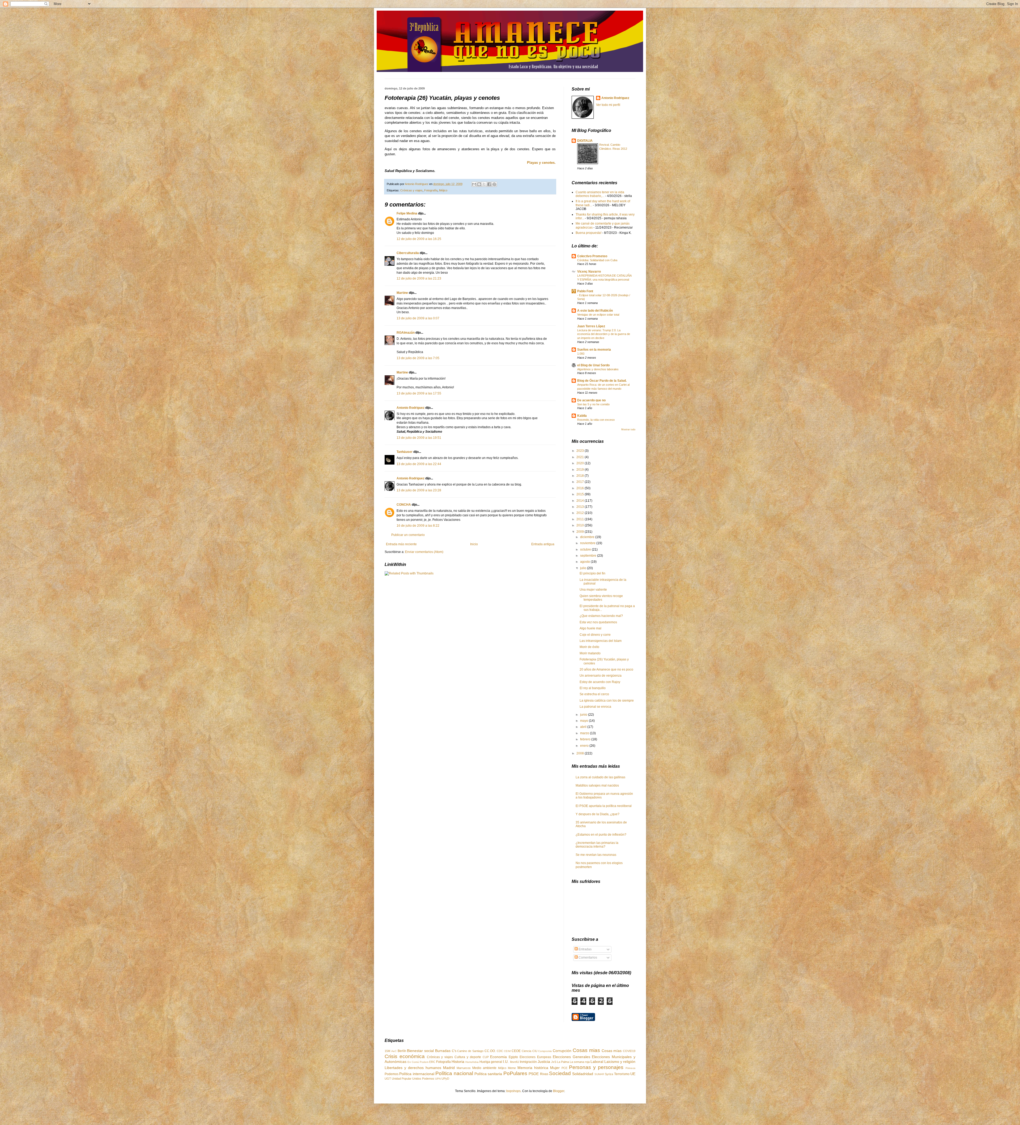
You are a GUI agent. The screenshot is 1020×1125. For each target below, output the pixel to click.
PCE (564, 1068)
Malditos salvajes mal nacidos (597, 785)
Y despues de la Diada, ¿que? (597, 814)
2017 (580, 482)
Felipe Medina (407, 213)
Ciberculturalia (408, 253)
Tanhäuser (405, 452)
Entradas (585, 949)
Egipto (513, 1057)
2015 (580, 494)
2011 (580, 519)
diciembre (587, 537)
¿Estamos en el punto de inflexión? (601, 834)
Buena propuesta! (588, 233)
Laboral (596, 1061)
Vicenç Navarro (589, 271)
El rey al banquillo (593, 688)
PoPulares (515, 1073)
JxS (553, 1061)
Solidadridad (582, 1074)
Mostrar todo (628, 429)
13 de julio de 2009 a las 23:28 (419, 490)
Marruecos (464, 1068)
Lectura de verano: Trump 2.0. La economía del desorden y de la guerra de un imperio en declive (603, 334)
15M (387, 1051)
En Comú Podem (417, 1061)
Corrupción (562, 1051)
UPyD (445, 1078)
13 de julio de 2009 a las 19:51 (419, 438)
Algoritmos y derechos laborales (598, 369)
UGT (388, 1078)
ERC (432, 1061)
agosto (585, 562)
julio (583, 568)
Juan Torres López (591, 326)
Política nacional (454, 1073)
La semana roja (580, 1061)
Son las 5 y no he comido (593, 404)
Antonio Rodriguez (410, 408)
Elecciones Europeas (535, 1057)
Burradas (442, 1051)
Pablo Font (585, 291)
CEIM (507, 1051)
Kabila (582, 416)
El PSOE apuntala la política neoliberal (604, 806)
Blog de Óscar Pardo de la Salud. (602, 381)
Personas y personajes (596, 1067)
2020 (580, 463)
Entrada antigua (542, 544)
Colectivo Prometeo (592, 256)
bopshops (513, 1091)
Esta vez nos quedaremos (598, 622)
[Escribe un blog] (479, 184)
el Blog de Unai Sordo (593, 365)
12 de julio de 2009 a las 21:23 (419, 278)
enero (584, 746)
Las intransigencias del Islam (601, 641)
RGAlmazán (406, 332)
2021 (580, 457)
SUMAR (599, 1074)
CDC (500, 1051)
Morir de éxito (589, 647)
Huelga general (490, 1062)
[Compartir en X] (484, 184)
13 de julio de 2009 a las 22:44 (419, 464)
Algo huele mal (590, 628)
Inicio (474, 544)
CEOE (516, 1051)
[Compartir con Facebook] (489, 184)
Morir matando (590, 653)
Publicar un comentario (408, 535)
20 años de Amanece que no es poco (606, 669)
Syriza (609, 1074)
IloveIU (514, 1061)
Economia (498, 1057)
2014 (580, 501)
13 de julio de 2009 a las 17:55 (419, 393)
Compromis (545, 1051)
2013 (580, 507)
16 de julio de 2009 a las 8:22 (418, 525)
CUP (486, 1057)
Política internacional (416, 1074)
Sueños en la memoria (594, 349)
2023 (580, 451)
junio (584, 714)
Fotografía (430, 190)
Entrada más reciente (401, 544)
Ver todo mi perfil (608, 105)
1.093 (580, 353)
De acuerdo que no (591, 400)
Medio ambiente (484, 1068)
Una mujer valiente (593, 589)
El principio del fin (592, 573)
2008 (580, 753)
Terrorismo (622, 1074)
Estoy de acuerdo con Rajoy (600, 682)
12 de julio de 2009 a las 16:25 (419, 239)
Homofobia (472, 1061)
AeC (394, 1051)
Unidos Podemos (423, 1078)
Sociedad (560, 1073)
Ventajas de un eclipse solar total (598, 314)
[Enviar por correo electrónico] (474, 184)
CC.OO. (490, 1051)
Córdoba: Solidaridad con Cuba (597, 260)
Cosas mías (612, 1051)
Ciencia (526, 1051)
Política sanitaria (488, 1074)
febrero (585, 739)
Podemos (391, 1074)
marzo (585, 733)
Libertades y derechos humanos (413, 1068)
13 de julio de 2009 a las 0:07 (418, 318)
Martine (402, 293)
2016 (580, 488)
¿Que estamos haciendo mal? (601, 616)
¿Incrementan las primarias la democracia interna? (597, 844)
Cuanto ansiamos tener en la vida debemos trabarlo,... (600, 194)
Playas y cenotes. (541, 163)
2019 (580, 469)
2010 (580, 525)
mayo (584, 721)
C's (454, 1051)
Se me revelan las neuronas (596, 855)
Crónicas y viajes (411, 190)
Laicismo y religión (619, 1061)
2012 (580, 513)
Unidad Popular (401, 1078)
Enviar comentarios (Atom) (424, 552)
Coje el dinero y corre (595, 635)
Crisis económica (405, 1056)
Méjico (443, 190)
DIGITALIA (585, 141)
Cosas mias (586, 1050)
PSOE (534, 1074)
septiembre (588, 555)
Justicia (544, 1061)
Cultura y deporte (467, 1057)
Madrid (449, 1068)
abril (583, 727)
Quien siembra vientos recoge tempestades (601, 598)
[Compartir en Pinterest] (494, 184)
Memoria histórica (532, 1068)
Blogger (558, 1091)
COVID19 (629, 1051)
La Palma (563, 1061)
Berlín (402, 1051)
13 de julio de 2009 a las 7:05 (418, 358)
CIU (534, 1051)
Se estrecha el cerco (594, 694)
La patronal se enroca (595, 707)
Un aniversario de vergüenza (601, 675)
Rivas (544, 1074)
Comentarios (587, 957)
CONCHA (404, 504)
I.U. (506, 1061)
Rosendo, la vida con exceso (596, 419)
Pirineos (630, 1068)
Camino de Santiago (470, 1051)
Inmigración (528, 1062)
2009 (580, 532)
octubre (586, 549)
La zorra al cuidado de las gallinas (600, 777)
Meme (512, 1068)
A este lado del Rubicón (595, 310)
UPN (438, 1078)
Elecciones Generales (571, 1057)
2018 (580, 476)
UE (632, 1074)
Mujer (555, 1068)
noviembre (588, 543)
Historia (458, 1061)
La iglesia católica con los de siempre (607, 700)
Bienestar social (420, 1051)
